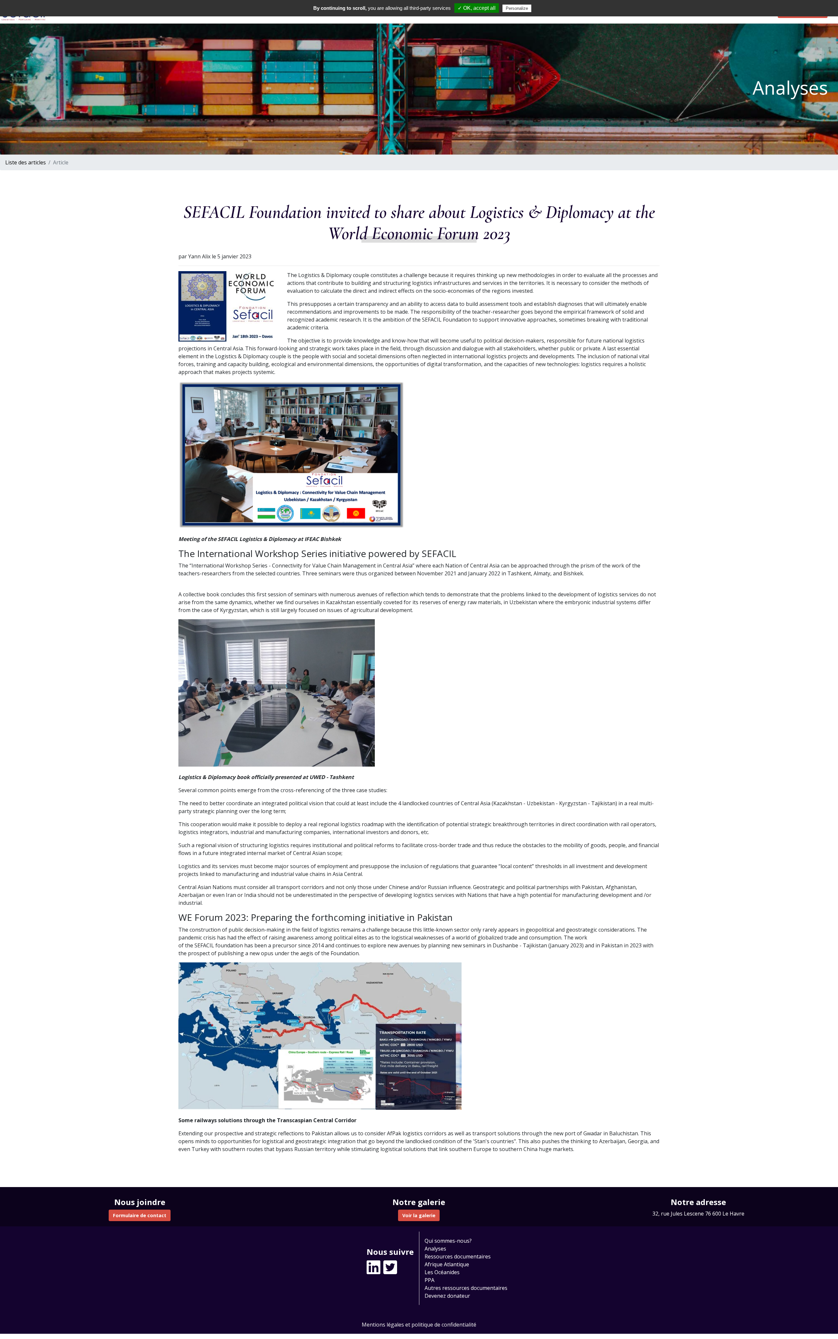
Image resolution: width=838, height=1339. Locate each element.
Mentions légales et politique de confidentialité (419, 1324)
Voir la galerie (418, 1215)
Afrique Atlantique (447, 1264)
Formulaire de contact (139, 1215)
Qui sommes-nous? (448, 1240)
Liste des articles (25, 162)
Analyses (435, 1248)
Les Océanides (442, 1272)
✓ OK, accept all (477, 8)
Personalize (517, 8)
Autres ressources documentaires (466, 1288)
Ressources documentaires (458, 1256)
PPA (429, 1280)
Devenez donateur (447, 1295)
